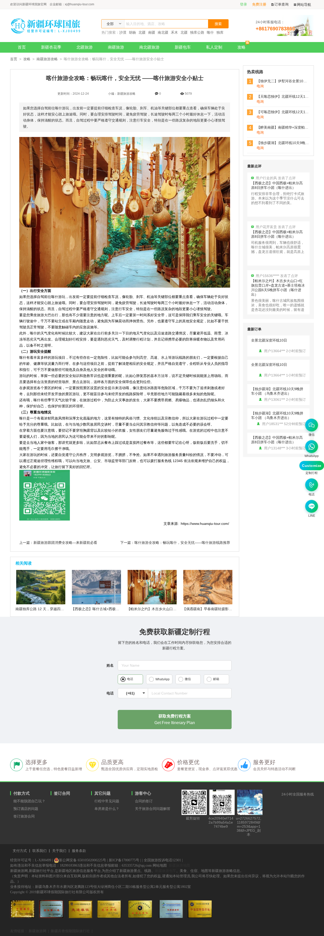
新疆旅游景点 (130, 871)
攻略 (241, 47)
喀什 (210, 32)
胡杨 (132, 32)
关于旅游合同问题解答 (152, 809)
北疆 (142, 32)
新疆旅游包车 (165, 871)
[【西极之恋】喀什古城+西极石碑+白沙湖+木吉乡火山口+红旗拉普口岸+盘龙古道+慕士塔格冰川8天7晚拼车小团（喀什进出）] (96, 603)
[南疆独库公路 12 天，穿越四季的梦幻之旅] (40, 603)
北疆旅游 (84, 47)
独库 (220, 32)
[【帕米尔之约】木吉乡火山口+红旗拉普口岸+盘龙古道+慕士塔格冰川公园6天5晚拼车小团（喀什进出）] (152, 603)
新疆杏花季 (51, 47)
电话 (110, 693)
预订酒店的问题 (25, 809)
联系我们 (39, 850)
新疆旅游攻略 (222, 871)
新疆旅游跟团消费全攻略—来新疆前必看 (65, 543)
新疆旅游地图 (179, 865)
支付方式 (20, 850)
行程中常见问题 (106, 801)
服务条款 (79, 850)
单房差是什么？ (106, 809)
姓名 (110, 665)
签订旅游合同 (24, 816)
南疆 (151, 32)
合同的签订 (144, 801)
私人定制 (214, 47)
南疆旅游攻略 (47, 59)
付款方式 (21, 793)
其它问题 (102, 793)
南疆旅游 (116, 47)
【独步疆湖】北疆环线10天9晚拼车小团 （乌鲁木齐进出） (277, 391)
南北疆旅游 (149, 47)
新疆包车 (183, 47)
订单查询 (281, 4)
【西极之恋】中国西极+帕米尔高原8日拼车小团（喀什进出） (277, 439)
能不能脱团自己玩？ (29, 801)
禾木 (174, 32)
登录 (243, 4)
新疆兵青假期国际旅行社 (70, 931)
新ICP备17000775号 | (125, 860)
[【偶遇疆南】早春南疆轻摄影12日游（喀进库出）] (208, 603)
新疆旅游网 (37, 931)
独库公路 (197, 32)
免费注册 (259, 4)
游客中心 (143, 793)
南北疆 (163, 32)
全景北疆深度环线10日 (269, 340)
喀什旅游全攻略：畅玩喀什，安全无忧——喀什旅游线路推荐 (182, 543)
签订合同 (62, 793)
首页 (22, 47)
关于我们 (59, 850)
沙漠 (122, 32)
